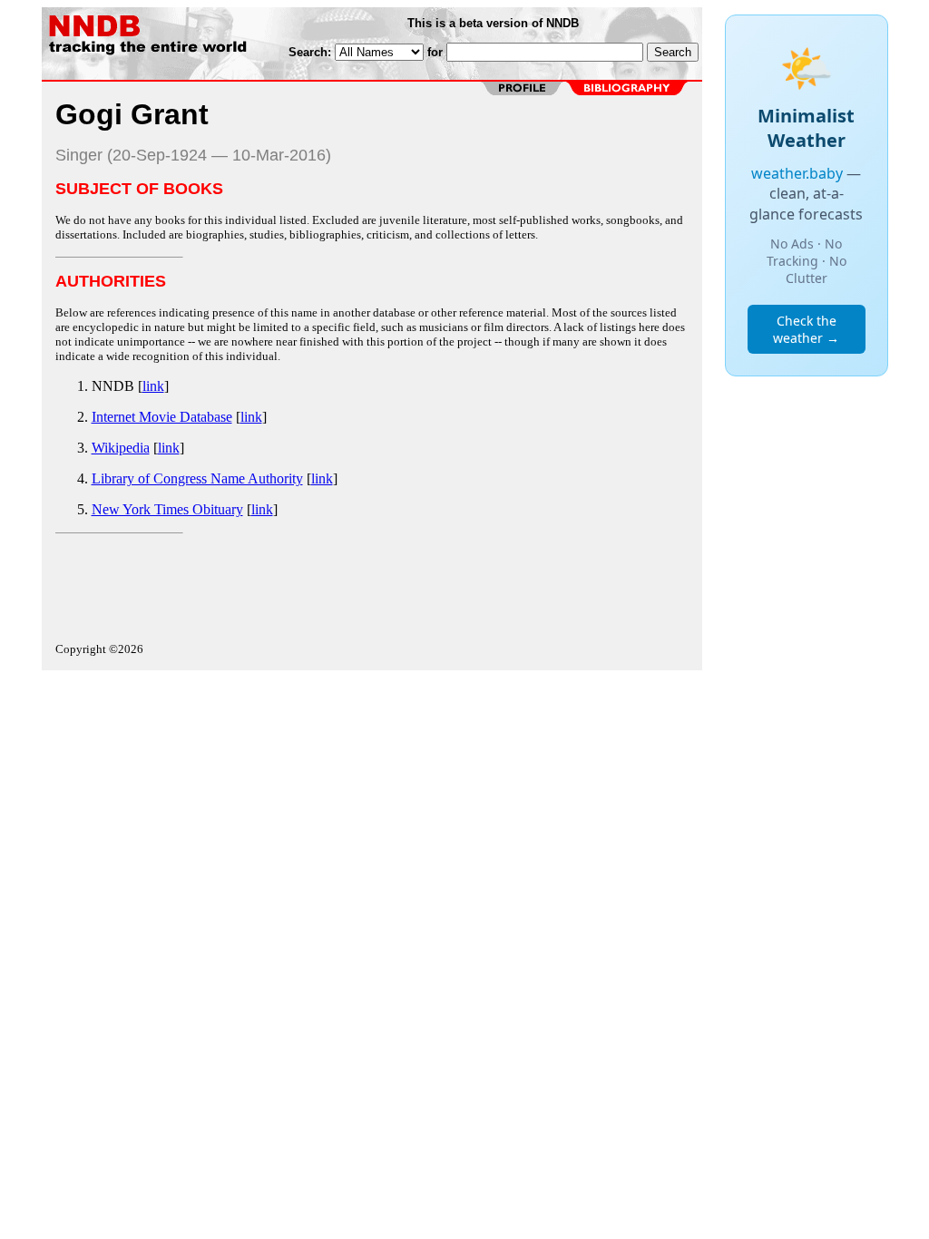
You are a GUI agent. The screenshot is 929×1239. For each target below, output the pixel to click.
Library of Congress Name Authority (197, 478)
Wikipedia (121, 447)
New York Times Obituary (167, 509)
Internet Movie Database (162, 416)
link (153, 386)
